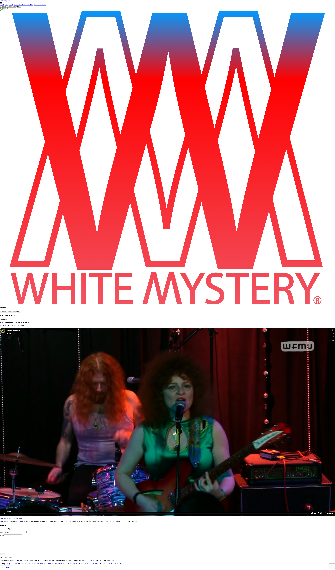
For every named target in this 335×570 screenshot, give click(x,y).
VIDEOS (16, 5)
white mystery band (88, 563)
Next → (9, 565)
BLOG (6, 5)
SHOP (27, 5)
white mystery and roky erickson (53, 563)
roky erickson (35, 563)
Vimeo (20, 518)
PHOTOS (22, 5)
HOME (2, 5)
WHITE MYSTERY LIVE (102, 563)
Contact (13, 568)
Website (2, 535)
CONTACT (42, 5)
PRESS (31, 5)
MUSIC (11, 5)
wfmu (41, 563)
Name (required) (4, 529)
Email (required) (4, 532)
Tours (15, 563)
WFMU (14, 518)
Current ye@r (4, 557)
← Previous (3, 565)
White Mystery (4, 518)
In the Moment (9, 563)
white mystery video (116, 563)
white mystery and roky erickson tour (72, 563)
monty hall (28, 563)
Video (19, 563)
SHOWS (36, 5)
